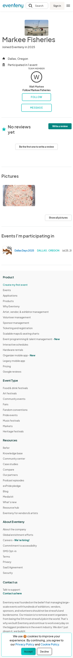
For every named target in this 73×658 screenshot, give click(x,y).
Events (7, 290)
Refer (6, 447)
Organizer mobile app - (19, 355)
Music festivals (11, 420)
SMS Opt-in (9, 551)
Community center (14, 458)
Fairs (5, 404)
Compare (8, 469)
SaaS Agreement (13, 567)
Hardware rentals (13, 349)
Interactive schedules (15, 344)
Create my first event (15, 284)
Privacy (7, 561)
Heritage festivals (13, 431)
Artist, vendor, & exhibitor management (26, 311)
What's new (10, 502)
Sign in (57, 5)
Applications (10, 295)
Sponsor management (16, 322)
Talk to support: (12, 591)
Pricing (7, 366)
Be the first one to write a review (36, 146)
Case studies (10, 464)
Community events (14, 398)
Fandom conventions (15, 409)
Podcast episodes (13, 480)
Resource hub (11, 507)
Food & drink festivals (15, 388)
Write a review (60, 126)
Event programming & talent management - (31, 339)
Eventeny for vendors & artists (20, 513)
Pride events (10, 415)
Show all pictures (58, 217)
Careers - (16, 540)
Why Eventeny (11, 306)
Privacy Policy (24, 644)
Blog (5, 491)
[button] (37, 6)
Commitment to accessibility (20, 545)
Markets (8, 426)
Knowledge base (13, 453)
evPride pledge (12, 485)
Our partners (10, 474)
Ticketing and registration (18, 328)
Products (8, 301)
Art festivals (10, 393)
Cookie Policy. (50, 644)
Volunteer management (17, 317)
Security (8, 572)
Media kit (8, 496)
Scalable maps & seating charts (21, 333)
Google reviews (12, 371)
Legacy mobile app (14, 360)
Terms (6, 556)
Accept (28, 651)
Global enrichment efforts (18, 534)
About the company (14, 529)
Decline (44, 651)
